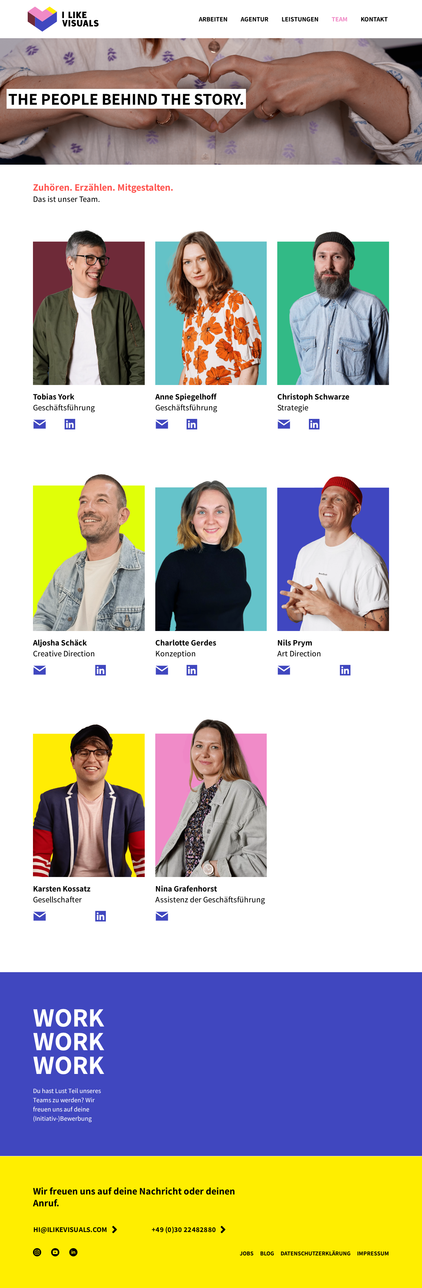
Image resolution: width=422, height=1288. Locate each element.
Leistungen (300, 19)
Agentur (254, 19)
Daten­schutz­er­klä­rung (315, 1252)
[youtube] (55, 1252)
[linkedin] (73, 1252)
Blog (267, 1252)
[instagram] (37, 1252)
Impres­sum (373, 1252)
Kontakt (374, 19)
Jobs (247, 1252)
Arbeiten (213, 19)
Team (339, 19)
